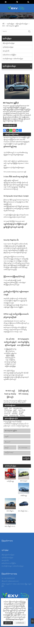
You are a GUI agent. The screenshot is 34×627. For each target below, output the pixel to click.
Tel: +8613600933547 (8, 578)
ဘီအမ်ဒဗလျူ (8, 410)
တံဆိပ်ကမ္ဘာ (24, 495)
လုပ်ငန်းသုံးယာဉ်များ (8, 47)
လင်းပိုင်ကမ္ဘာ (10, 481)
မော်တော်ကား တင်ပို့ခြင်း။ (9, 55)
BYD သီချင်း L (10, 511)
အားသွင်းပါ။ (6, 51)
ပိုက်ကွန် (21, 412)
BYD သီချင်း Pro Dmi (10, 526)
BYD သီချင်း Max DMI (24, 511)
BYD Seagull (23, 481)
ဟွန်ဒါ (14, 410)
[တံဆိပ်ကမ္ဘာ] (24, 488)
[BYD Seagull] (24, 473)
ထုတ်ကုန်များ (10, 24)
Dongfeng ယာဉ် (13, 415)
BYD (3, 26)
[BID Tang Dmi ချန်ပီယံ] (17, 86)
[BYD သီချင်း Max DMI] (24, 503)
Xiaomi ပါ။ (7, 413)
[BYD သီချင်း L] (10, 503)
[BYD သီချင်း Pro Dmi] (10, 519)
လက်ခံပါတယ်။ (20, 623)
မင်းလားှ (22, 415)
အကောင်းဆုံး (21, 410)
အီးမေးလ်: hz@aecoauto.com (10, 581)
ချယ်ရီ (20, 413)
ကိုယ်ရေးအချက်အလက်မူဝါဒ (14, 619)
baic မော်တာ (7, 412)
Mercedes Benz (17, 408)
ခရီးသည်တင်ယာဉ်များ (22, 24)
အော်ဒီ (6, 408)
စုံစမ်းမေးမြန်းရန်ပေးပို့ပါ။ (10, 125)
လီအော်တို (14, 413)
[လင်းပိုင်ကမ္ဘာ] (10, 473)
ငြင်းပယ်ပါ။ (8, 623)
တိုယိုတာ (15, 412)
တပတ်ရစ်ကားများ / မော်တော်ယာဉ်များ (13, 58)
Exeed (6, 415)
